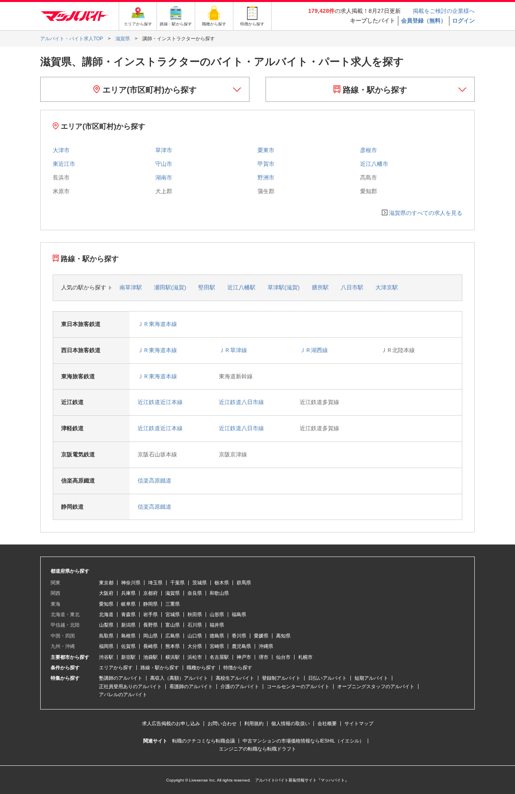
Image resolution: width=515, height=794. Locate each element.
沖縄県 (266, 646)
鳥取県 (106, 636)
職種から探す (201, 667)
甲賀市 (266, 164)
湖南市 (163, 177)
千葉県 (177, 583)
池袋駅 (150, 657)
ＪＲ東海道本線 (157, 324)
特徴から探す (237, 667)
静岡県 (150, 604)
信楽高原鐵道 (154, 480)
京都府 (150, 593)
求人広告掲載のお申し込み (171, 723)
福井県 (217, 625)
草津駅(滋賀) (284, 287)
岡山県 (150, 636)
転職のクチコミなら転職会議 (203, 741)
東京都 (106, 583)
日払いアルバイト (327, 678)
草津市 (163, 150)
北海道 (106, 614)
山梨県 (106, 625)
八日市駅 (352, 287)
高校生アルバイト (235, 678)
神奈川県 (130, 583)
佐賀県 (128, 646)
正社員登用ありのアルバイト (130, 686)
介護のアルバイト (239, 686)
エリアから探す (116, 667)
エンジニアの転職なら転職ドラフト (257, 749)
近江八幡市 (374, 164)
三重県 (172, 604)
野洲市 (266, 177)
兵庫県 (128, 593)
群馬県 (244, 583)
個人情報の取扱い (290, 723)
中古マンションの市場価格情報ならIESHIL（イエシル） (303, 741)
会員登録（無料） (423, 20)
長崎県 (150, 646)
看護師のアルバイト (191, 686)
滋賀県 (172, 593)
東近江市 (64, 164)
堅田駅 (206, 287)
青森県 (128, 614)
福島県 (239, 614)
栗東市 (266, 150)
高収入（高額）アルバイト (179, 678)
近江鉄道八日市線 (241, 402)
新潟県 (128, 625)
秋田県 (194, 614)
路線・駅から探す (373, 89)
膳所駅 (320, 287)
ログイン (463, 20)
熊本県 (172, 646)
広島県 (172, 636)
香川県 (239, 636)
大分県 (194, 646)
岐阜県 (128, 604)
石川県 (194, 625)
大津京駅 (386, 287)
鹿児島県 (241, 646)
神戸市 (244, 657)
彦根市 (368, 150)
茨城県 (199, 583)
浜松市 (194, 657)
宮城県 (172, 614)
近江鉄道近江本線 (160, 402)
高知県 (283, 636)
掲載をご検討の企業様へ (444, 11)
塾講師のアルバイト (120, 678)
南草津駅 (130, 287)
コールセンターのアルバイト (298, 686)
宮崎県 (217, 646)
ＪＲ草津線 (233, 350)
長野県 (150, 625)
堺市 (263, 657)
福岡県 (106, 646)
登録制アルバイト (281, 678)
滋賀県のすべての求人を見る (425, 213)
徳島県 (217, 636)
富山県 (172, 625)
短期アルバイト (371, 678)
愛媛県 (261, 636)
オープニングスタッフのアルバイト (375, 686)
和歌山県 (219, 593)
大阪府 (106, 593)
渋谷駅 (106, 657)
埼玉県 (155, 583)
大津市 (61, 150)
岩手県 (150, 614)
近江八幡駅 (241, 287)
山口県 (194, 636)
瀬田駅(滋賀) (170, 287)
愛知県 (106, 604)
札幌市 (305, 657)
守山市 (163, 164)
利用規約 (254, 723)
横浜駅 (172, 657)
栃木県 (221, 583)
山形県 (217, 614)
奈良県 (194, 593)
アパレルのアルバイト (123, 694)
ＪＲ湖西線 (314, 350)
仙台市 (283, 657)
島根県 (128, 636)
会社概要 (327, 723)
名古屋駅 (219, 657)
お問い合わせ (222, 723)
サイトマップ (358, 723)
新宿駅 (128, 657)
